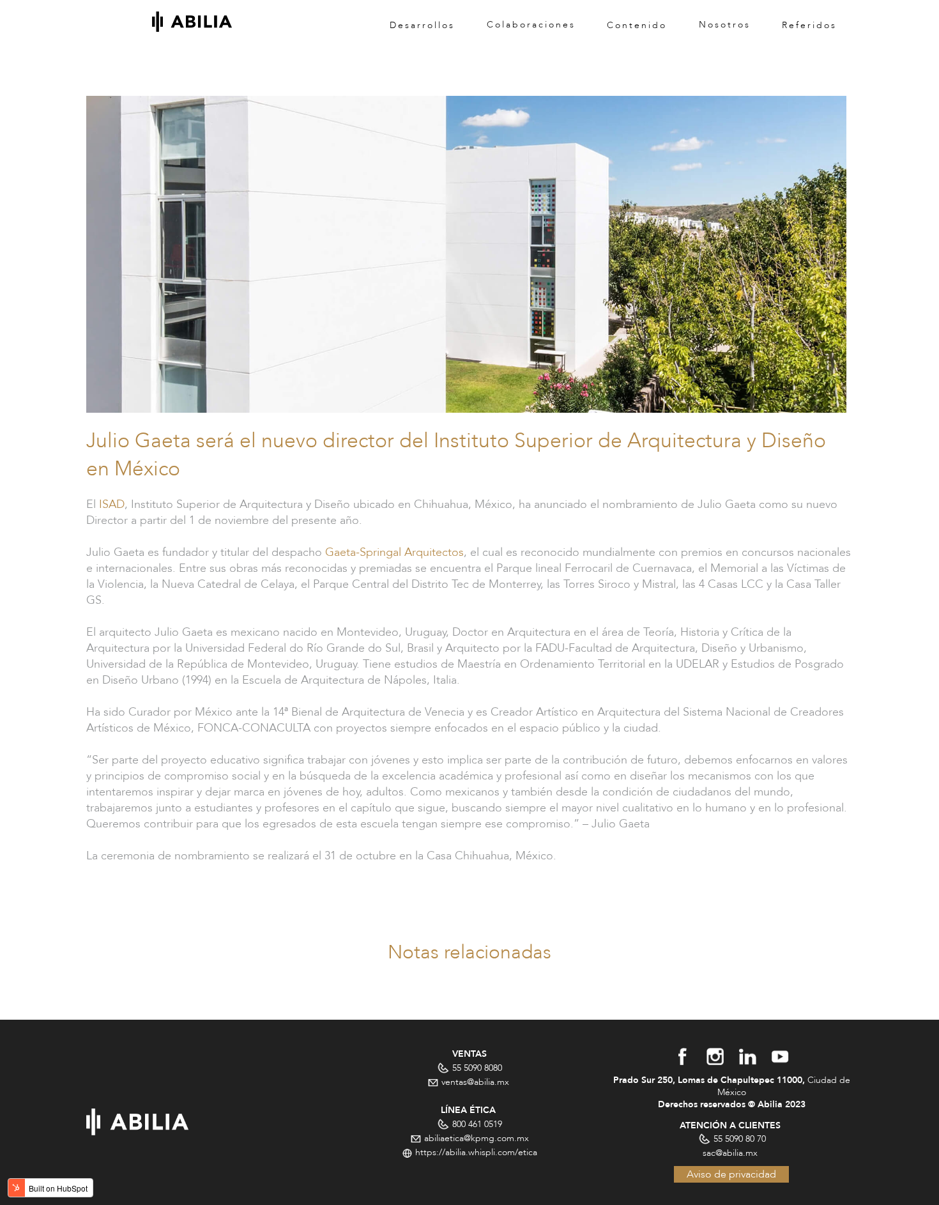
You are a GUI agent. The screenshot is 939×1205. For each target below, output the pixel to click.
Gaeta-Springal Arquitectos (394, 552)
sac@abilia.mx (731, 1153)
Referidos (809, 25)
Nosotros (725, 25)
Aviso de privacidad (731, 1174)
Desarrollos (422, 25)
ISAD (112, 504)
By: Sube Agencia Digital (617, 1189)
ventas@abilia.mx (475, 1082)
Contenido (637, 25)
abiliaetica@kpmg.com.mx (475, 1138)
